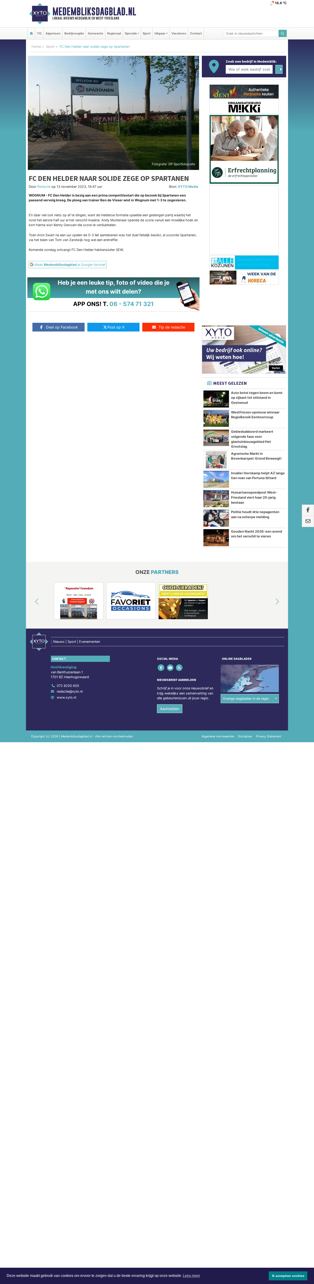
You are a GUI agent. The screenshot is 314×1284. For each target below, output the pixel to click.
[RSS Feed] (179, 667)
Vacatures (178, 33)
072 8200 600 (68, 686)
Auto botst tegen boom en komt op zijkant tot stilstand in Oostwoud (257, 398)
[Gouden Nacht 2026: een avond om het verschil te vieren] (216, 537)
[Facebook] (161, 667)
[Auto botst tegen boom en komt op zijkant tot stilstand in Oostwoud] (216, 399)
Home (36, 46)
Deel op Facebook (62, 327)
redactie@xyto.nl (70, 691)
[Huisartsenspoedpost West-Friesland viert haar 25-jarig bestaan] (216, 498)
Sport (147, 33)
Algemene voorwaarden (218, 736)
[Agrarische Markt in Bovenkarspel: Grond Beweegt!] (216, 460)
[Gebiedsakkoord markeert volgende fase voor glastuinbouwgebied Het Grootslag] (216, 438)
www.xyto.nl (66, 697)
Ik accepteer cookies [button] (288, 1276)
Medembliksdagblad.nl (94, 11)
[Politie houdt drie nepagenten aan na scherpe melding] (216, 518)
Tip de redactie (172, 327)
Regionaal (114, 33)
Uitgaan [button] (159, 33)
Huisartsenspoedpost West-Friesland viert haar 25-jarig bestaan (254, 497)
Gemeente (95, 33)
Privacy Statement (268, 736)
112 (39, 33)
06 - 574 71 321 (131, 303)
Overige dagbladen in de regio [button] (246, 698)
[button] (31, 602)
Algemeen (53, 33)
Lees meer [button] (191, 1276)
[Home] (31, 33)
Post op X (115, 327)
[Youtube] (170, 667)
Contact (196, 33)
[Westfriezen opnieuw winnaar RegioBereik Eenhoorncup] (216, 418)
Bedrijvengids (74, 33)
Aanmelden (169, 708)
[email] (308, 521)
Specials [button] (131, 33)
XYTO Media (188, 186)
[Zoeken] (283, 33)
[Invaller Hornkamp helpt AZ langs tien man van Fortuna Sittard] (216, 479)
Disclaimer (245, 736)
